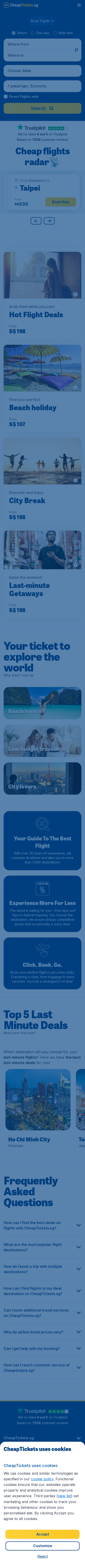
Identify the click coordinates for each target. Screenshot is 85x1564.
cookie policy (42, 1479)
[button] (42, 1556)
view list (64, 1496)
